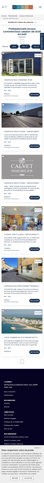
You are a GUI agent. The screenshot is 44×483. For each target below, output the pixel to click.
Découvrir (34, 95)
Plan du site (8, 429)
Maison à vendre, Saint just (13, 444)
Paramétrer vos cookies (27, 474)
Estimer (6, 407)
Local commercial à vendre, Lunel (16, 437)
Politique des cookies (11, 425)
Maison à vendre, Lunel (12, 440)
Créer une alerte (42, 43)
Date (14, 47)
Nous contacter (9, 392)
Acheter (7, 403)
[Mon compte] (3, 7)
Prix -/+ (25, 47)
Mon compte (8, 415)
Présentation (8, 395)
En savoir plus (13, 474)
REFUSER (15, 478)
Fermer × (37, 448)
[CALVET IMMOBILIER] (22, 7)
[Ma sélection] (6, 7)
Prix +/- (36, 47)
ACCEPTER (28, 478)
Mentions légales (10, 418)
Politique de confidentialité (13, 422)
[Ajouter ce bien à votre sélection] (3, 53)
